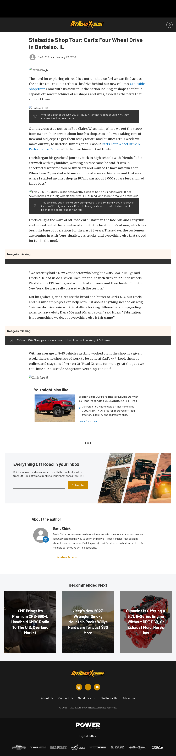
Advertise (129, 698)
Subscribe (78, 485)
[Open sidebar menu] (5, 24)
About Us (47, 698)
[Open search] (169, 25)
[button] (88, 70)
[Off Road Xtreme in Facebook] (88, 687)
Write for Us (109, 698)
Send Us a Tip (87, 698)
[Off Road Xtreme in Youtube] (97, 687)
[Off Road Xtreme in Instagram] (79, 687)
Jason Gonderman (88, 421)
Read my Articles (67, 557)
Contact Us (65, 698)
